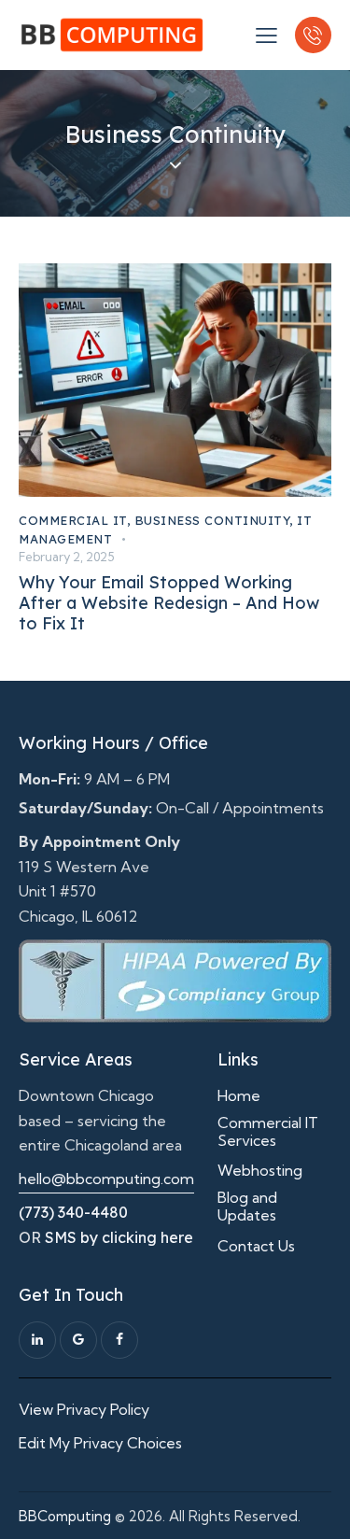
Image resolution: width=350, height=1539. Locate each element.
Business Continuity (212, 520)
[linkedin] (37, 1340)
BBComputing (65, 1516)
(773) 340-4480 (73, 1212)
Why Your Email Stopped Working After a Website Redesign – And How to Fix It (169, 603)
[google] (78, 1340)
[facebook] (119, 1340)
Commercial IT (73, 520)
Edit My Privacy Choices (100, 1442)
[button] (266, 34)
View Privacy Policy (84, 1409)
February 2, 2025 (66, 556)
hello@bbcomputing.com (106, 1178)
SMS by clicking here (119, 1237)
